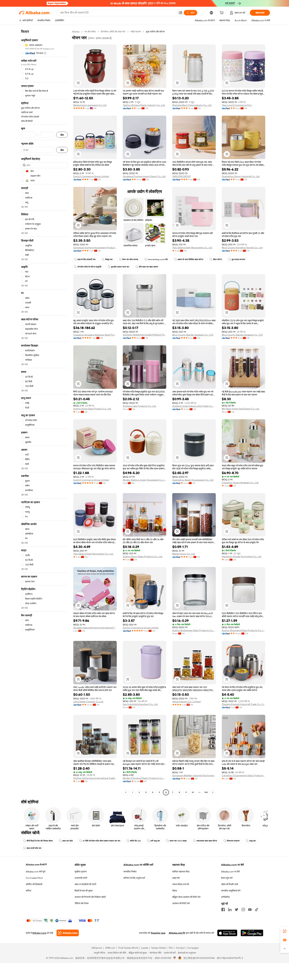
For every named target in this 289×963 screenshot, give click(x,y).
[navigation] (44, 412)
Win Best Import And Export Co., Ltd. (240, 408)
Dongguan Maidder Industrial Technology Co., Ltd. (194, 775)
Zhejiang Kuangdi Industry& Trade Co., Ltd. (243, 704)
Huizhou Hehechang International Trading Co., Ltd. (95, 778)
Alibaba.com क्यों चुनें (35, 871)
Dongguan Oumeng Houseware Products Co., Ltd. (95, 247)
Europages (193, 947)
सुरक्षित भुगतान (81, 871)
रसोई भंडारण (135, 31)
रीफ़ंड (174, 890)
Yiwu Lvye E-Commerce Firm (237, 105)
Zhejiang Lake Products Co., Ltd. (139, 406)
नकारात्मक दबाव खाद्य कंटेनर (206, 841)
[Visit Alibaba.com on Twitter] (236, 910)
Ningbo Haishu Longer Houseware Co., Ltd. (144, 480)
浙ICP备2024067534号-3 (230, 958)
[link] (284, 931)
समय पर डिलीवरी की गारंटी (85, 884)
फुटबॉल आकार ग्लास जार (120, 267)
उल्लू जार (252, 841)
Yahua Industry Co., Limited (186, 701)
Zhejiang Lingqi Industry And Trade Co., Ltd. (194, 406)
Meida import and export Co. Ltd (89, 105)
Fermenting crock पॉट (158, 259)
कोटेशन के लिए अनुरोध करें (134, 878)
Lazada (144, 947)
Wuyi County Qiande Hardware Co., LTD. (192, 334)
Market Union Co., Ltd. (183, 553)
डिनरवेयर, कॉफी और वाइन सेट (113, 31)
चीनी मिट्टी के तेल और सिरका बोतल (40, 841)
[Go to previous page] (126, 792)
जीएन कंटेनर (217, 259)
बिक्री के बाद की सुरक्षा (84, 890)
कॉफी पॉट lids (135, 841)
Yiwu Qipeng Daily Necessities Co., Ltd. (192, 247)
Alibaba (75, 31)
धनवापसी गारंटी (81, 878)
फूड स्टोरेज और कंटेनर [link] (155, 31)
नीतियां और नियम (81, 903)
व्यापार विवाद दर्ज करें (180, 884)
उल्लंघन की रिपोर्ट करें (181, 903)
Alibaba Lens (39, 933)
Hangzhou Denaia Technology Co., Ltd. (242, 556)
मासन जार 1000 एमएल (178, 841)
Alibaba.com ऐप (177, 933)
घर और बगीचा (90, 31)
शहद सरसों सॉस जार (34, 848)
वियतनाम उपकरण (233, 841)
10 (193, 792)
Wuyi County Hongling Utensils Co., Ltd (242, 247)
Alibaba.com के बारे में (36, 864)
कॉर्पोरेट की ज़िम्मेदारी (34, 884)
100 (206, 792)
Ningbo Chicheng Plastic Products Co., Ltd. (144, 778)
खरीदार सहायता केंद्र (180, 871)
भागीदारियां (225, 897)
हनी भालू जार (155, 841)
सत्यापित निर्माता (129, 871)
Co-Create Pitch (34, 878)
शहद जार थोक (67, 841)
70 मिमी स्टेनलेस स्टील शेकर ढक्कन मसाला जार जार (101, 841)
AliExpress (96, 947)
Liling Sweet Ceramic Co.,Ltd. (88, 701)
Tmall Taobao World (128, 947)
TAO (170, 947)
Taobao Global (158, 947)
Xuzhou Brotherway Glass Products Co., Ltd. (194, 630)
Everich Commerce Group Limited (91, 176)
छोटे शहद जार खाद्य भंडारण (148, 267)
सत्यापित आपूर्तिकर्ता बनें (230, 890)
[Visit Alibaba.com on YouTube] (250, 910)
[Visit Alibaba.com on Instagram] (243, 910)
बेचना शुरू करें (226, 878)
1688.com (110, 947)
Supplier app (158, 933)
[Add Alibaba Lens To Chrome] (68, 933)
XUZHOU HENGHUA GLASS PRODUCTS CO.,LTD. (144, 334)
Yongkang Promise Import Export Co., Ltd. (144, 176)
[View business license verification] (174, 958)
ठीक (62, 134)
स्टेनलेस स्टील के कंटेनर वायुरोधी (89, 267)
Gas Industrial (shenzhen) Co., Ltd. (140, 704)
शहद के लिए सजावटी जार (86, 259)
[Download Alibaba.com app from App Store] (227, 933)
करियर (28, 890)
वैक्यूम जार (109, 259)
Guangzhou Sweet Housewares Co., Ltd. (193, 480)
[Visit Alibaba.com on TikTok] (257, 910)
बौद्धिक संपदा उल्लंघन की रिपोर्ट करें (186, 897)
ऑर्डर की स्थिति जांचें (229, 884)
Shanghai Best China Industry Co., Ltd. (192, 105)
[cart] (222, 13)
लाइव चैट (176, 878)
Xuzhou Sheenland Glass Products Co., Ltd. (243, 630)
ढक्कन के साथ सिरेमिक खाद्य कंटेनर (190, 259)
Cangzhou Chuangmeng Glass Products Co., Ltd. (243, 775)
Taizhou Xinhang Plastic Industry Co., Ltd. (144, 105)
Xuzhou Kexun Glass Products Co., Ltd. (143, 556)
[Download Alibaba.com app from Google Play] (252, 933)
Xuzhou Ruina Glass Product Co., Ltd (92, 408)
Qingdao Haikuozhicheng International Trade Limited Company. (95, 627)
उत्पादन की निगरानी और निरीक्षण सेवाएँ (90, 897)
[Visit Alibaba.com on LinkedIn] (230, 910)
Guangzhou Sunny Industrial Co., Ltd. (241, 176)
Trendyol (180, 947)
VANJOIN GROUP (181, 176)
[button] (180, 13)
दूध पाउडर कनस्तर (238, 259)
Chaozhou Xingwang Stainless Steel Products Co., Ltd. (95, 334)
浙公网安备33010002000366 (199, 958)
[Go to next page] (213, 792)
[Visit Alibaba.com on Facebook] (223, 910)
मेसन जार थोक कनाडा (130, 259)
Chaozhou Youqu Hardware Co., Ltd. (240, 482)
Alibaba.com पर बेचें (230, 871)
